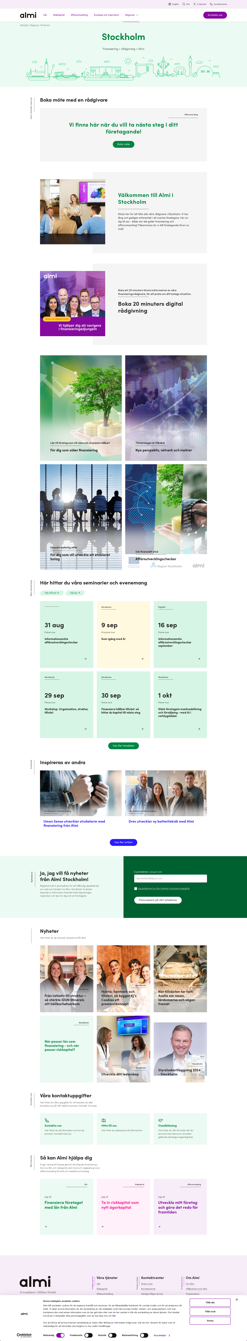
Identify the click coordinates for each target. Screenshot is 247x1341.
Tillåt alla (210, 1302)
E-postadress (148, 872)
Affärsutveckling (105, 1294)
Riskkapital (102, 1289)
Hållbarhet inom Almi (196, 1289)
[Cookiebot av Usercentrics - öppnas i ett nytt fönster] (24, 1335)
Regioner (34, 25)
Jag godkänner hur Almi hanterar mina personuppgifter (164, 888)
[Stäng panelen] (237, 1300)
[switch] (88, 1335)
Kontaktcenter (220, 4)
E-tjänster (201, 4)
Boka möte (123, 144)
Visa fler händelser (123, 745)
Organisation (192, 1294)
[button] (131, 15)
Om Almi (190, 1284)
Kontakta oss (215, 15)
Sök (188, 4)
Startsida (24, 25)
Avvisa (210, 1320)
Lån (98, 1284)
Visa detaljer (160, 1335)
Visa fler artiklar (123, 842)
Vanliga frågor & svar (152, 1294)
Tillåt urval (210, 1311)
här (114, 1316)
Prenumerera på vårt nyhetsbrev (158, 900)
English (175, 4)
